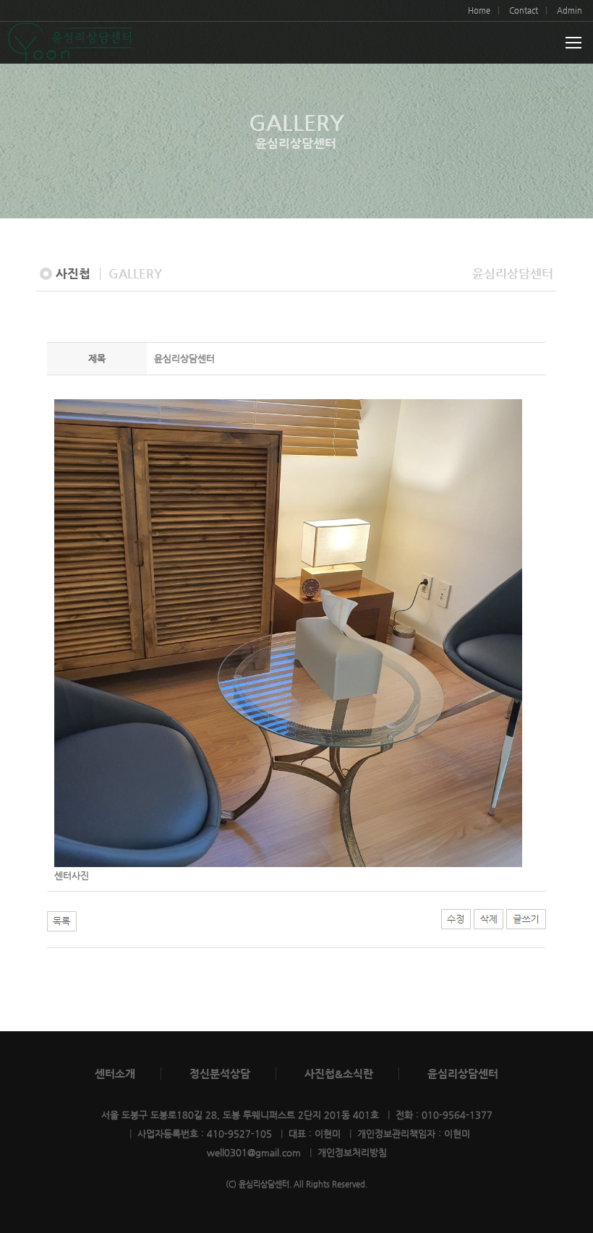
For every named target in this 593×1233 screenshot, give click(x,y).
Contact (523, 10)
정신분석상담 (219, 1073)
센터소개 (115, 1073)
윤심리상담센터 (462, 1073)
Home (479, 10)
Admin (569, 10)
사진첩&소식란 (338, 1073)
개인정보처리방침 (352, 1152)
